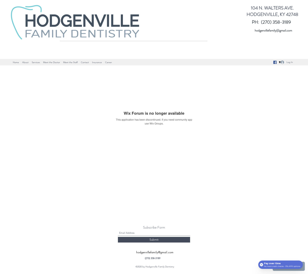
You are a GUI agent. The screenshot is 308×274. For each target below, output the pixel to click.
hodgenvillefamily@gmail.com (273, 30)
